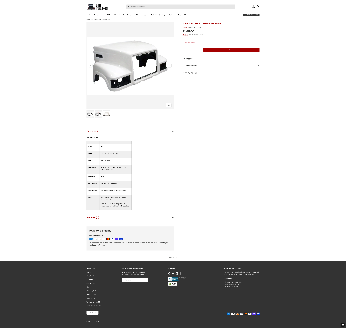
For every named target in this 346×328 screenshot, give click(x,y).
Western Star (182, 15)
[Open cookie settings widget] (343, 325)
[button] (258, 6)
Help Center (90, 276)
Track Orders (91, 295)
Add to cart (231, 50)
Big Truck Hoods (95, 321)
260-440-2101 (233, 284)
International (126, 15)
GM (108, 15)
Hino (115, 15)
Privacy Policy (91, 298)
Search (88, 272)
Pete (153, 15)
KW (137, 15)
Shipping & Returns (93, 291)
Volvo (171, 15)
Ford (88, 15)
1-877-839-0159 (236, 282)
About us (89, 280)
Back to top (173, 257)
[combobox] (180, 7)
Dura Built (186, 27)
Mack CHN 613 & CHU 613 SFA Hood (100, 19)
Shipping (185, 35)
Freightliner (98, 15)
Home (88, 19)
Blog (87, 287)
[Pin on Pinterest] (196, 73)
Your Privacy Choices (94, 306)
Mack (145, 15)
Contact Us (90, 283)
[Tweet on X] (189, 73)
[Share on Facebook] (192, 73)
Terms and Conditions (94, 302)
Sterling (162, 15)
